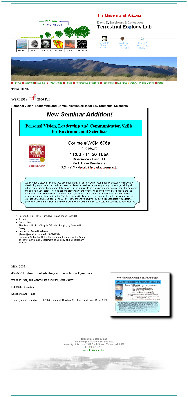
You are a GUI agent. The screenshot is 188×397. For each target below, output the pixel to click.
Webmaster (98, 350)
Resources (108, 82)
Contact (86, 350)
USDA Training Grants (142, 82)
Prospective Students (87, 82)
